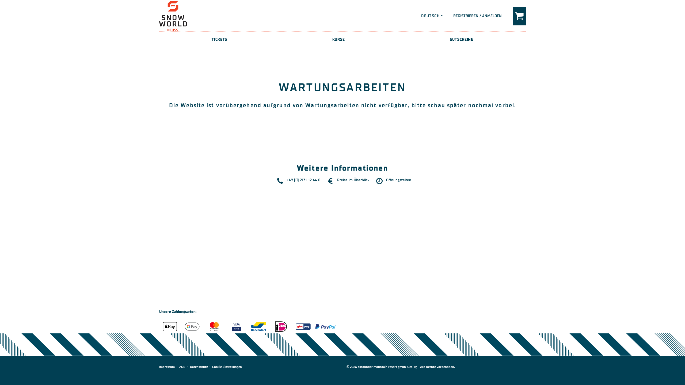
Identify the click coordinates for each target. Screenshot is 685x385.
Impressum (167, 367)
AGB (182, 367)
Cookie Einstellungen (227, 367)
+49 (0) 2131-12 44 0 (303, 180)
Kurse (338, 39)
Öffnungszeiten (398, 180)
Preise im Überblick (353, 180)
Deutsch (430, 16)
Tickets (219, 39)
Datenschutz (199, 367)
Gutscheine (461, 39)
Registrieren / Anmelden (477, 16)
